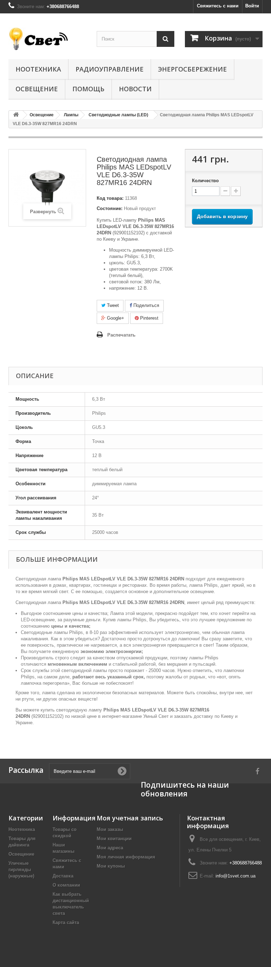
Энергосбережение (192, 69)
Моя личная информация (126, 857)
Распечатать (121, 335)
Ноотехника (38, 69)
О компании (66, 885)
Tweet (112, 305)
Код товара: (110, 198)
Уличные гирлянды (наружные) (21, 870)
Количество (205, 180)
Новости (135, 89)
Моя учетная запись (130, 818)
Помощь (88, 89)
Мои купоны (111, 866)
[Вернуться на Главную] (16, 115)
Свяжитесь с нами (218, 5)
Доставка (63, 876)
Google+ (115, 318)
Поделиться (145, 305)
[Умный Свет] (47, 38)
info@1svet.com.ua (235, 876)
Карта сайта (66, 922)
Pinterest (148, 318)
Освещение (37, 89)
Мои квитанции (114, 838)
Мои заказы (110, 829)
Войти (252, 5)
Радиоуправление (110, 69)
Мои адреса (110, 847)
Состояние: (109, 208)
